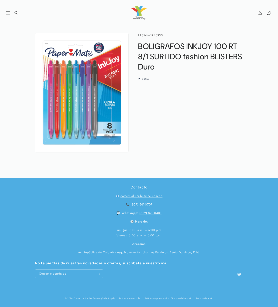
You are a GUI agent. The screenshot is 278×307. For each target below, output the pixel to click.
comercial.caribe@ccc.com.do (141, 196)
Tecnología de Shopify (104, 298)
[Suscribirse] (99, 273)
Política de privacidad (156, 298)
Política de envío (204, 298)
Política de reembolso (130, 298)
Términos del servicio (181, 298)
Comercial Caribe (83, 298)
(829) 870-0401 (150, 213)
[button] (8, 13)
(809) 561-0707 (141, 204)
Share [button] (145, 79)
